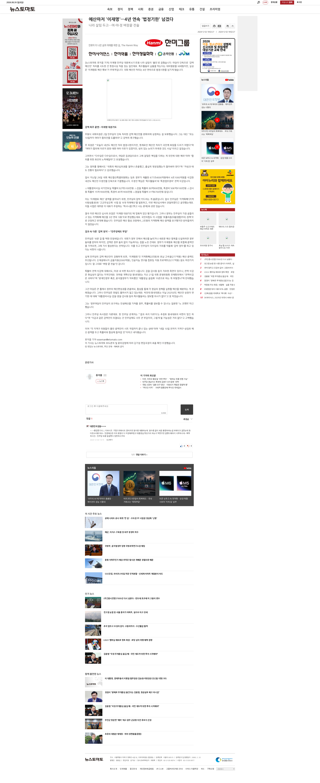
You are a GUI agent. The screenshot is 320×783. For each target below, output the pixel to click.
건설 (202, 9)
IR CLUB (159, 769)
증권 (151, 9)
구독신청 (210, 769)
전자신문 (274, 2)
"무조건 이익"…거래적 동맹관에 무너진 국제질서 (161, 388)
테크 (181, 9)
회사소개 (113, 769)
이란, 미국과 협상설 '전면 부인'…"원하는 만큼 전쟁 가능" (165, 379)
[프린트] (214, 26)
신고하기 (109, 440)
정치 (120, 9)
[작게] (232, 26)
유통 (191, 9)
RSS (202, 769)
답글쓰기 (205, 26)
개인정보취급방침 (147, 769)
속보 (109, 9)
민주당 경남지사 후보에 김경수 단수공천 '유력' (160, 382)
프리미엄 (215, 9)
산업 (171, 9)
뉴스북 (101, 381)
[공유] (219, 26)
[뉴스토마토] (22, 9)
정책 (130, 9)
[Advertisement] (248, 53)
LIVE (265, 2)
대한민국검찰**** (98, 426)
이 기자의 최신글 (148, 376)
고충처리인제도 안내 (174, 769)
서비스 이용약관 (191, 769)
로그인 (299, 2)
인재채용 (123, 769)
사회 (140, 9)
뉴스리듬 (205, 80)
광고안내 (133, 769)
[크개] (227, 26)
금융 (161, 9)
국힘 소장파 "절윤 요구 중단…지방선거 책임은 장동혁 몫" (165, 385)
